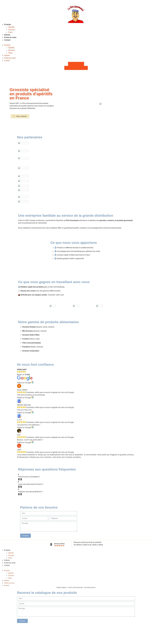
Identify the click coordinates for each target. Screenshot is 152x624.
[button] (76, 42)
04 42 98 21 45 (59, 546)
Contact (7, 40)
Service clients (59, 543)
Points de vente (10, 37)
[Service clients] (51, 544)
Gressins (11, 30)
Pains (10, 32)
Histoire (7, 35)
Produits (7, 24)
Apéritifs (11, 27)
